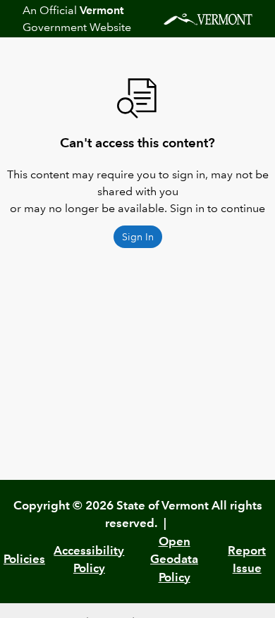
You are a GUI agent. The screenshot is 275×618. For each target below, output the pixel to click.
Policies (24, 559)
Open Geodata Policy (174, 559)
